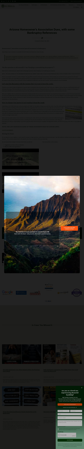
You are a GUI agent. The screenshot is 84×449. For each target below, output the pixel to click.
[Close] (77, 178)
